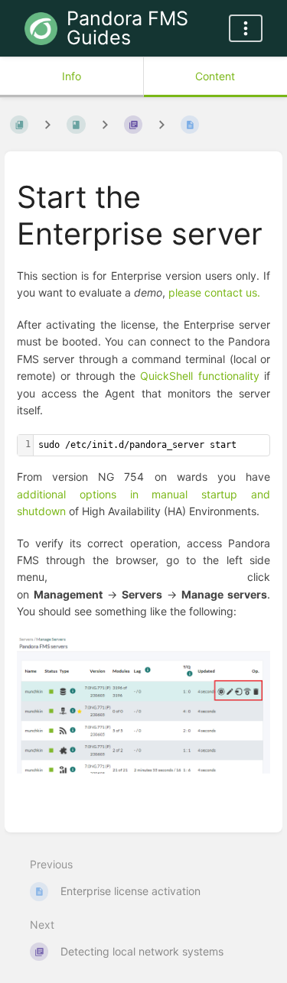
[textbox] (151, 445)
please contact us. (214, 292)
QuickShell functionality (199, 375)
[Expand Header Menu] (246, 28)
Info (71, 76)
